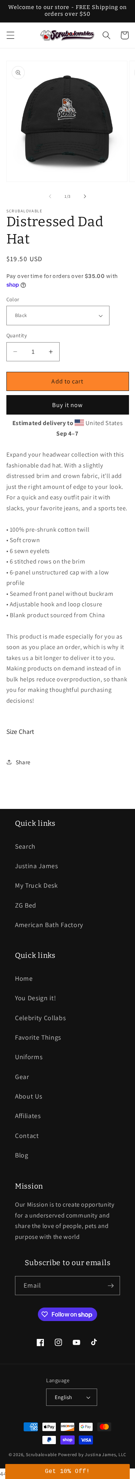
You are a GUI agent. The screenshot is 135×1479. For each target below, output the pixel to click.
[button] (10, 35)
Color (13, 299)
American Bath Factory (49, 924)
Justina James (36, 865)
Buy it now (67, 405)
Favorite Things (38, 1037)
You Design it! (35, 998)
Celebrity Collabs (40, 1017)
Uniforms (28, 1056)
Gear (22, 1076)
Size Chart (20, 731)
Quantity (16, 335)
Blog (21, 1155)
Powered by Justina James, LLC (92, 1454)
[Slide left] (50, 196)
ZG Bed (25, 905)
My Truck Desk (36, 885)
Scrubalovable (41, 1454)
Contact (27, 1135)
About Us (28, 1096)
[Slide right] (84, 196)
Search (25, 846)
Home (24, 978)
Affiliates (28, 1115)
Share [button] (23, 762)
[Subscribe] (111, 1286)
